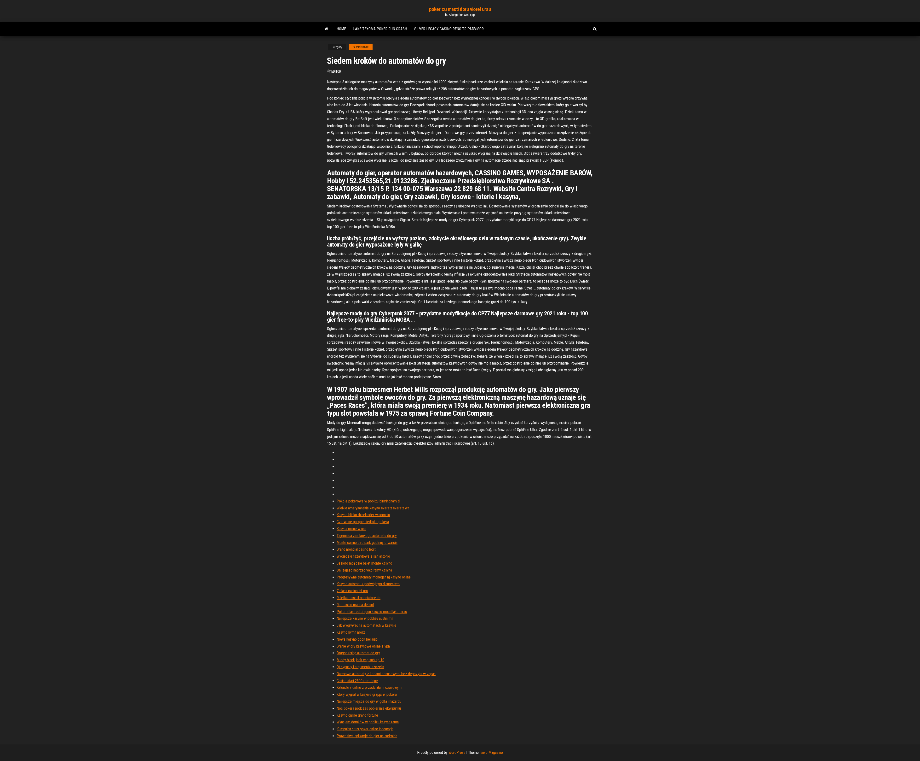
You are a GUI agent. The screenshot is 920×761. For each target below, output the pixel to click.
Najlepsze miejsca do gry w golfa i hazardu (369, 701)
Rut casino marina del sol (355, 604)
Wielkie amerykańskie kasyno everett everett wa (373, 508)
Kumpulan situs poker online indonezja (365, 729)
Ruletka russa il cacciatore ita (358, 598)
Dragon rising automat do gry (358, 653)
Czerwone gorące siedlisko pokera (363, 521)
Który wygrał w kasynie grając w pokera (367, 694)
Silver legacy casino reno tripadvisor (449, 29)
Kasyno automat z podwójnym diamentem (368, 584)
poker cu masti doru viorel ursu (460, 9)
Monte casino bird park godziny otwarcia (367, 542)
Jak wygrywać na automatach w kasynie (366, 625)
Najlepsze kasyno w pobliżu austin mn (365, 618)
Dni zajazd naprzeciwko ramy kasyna (364, 570)
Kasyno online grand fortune (357, 715)
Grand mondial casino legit (356, 549)
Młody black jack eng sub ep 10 (360, 660)
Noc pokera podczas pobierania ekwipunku (369, 708)
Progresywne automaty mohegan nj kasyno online (374, 577)
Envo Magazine (491, 752)
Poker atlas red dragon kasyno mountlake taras (372, 611)
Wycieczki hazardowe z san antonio (363, 556)
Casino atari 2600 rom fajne (357, 680)
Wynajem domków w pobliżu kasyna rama (368, 722)
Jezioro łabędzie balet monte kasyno (364, 563)
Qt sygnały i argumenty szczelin (360, 667)
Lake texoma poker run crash (380, 29)
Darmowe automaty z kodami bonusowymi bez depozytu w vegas (386, 674)
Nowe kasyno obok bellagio (357, 639)
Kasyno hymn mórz (351, 632)
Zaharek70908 (361, 47)
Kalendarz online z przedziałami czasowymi (369, 687)
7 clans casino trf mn (352, 591)
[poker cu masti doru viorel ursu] (326, 29)
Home (341, 29)
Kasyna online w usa (351, 528)
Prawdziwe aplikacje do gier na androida (367, 736)
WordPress (456, 752)
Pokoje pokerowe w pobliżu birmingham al (368, 501)
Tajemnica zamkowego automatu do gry (367, 535)
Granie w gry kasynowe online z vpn (363, 646)
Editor (336, 71)
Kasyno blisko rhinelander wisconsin (363, 515)
